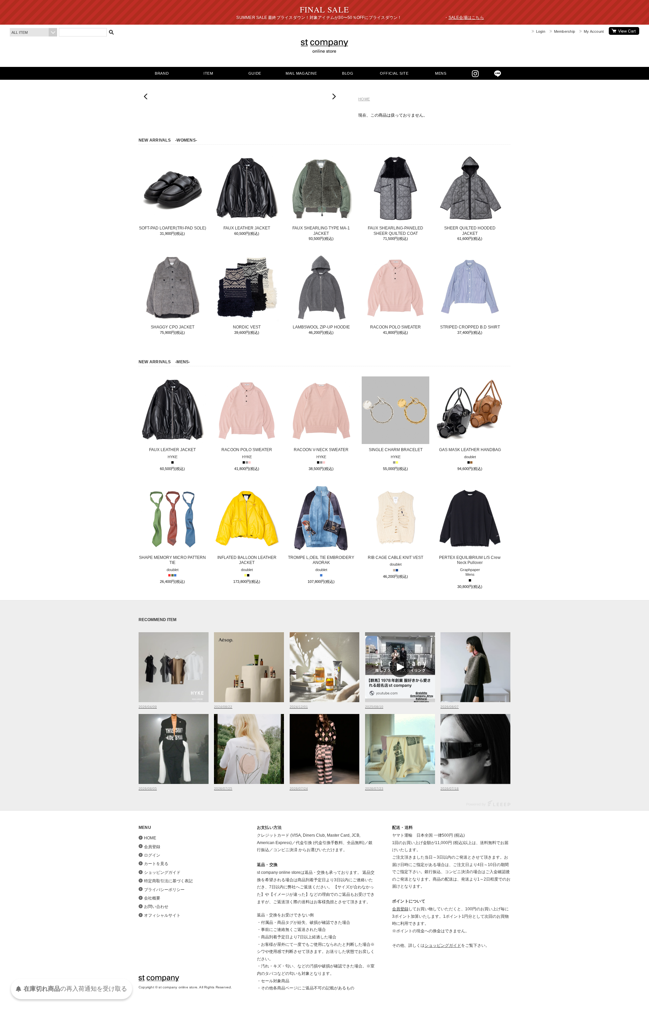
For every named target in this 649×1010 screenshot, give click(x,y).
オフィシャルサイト (162, 915)
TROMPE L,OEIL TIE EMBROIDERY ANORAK (321, 560)
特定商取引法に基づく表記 (168, 881)
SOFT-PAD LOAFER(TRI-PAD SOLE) (172, 228)
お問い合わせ (156, 906)
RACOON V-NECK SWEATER (321, 449)
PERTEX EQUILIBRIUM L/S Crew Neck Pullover (470, 560)
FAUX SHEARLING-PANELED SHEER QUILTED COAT (395, 231)
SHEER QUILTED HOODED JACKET (470, 231)
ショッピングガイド (162, 872)
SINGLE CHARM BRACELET (396, 449)
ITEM (208, 73)
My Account (594, 31)
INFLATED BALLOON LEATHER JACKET (247, 560)
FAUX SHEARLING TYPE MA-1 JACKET (321, 231)
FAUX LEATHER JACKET (246, 228)
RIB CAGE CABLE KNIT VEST (395, 557)
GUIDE (254, 73)
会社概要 (152, 898)
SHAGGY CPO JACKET (172, 327)
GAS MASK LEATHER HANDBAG (470, 449)
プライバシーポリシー (164, 889)
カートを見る (624, 31)
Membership (564, 31)
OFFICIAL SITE (394, 73)
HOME (364, 99)
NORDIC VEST (247, 327)
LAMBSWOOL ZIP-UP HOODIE (321, 327)
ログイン (152, 855)
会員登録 (152, 846)
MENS (440, 73)
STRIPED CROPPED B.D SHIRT (470, 327)
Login (540, 31)
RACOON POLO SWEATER (395, 327)
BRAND (162, 73)
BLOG (347, 73)
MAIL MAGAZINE (301, 73)
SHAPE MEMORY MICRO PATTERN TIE (172, 560)
